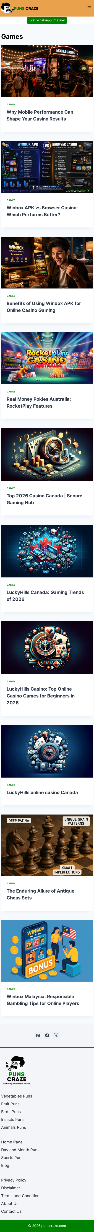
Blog (5, 1165)
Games (11, 104)
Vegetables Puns (16, 1096)
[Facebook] (47, 1035)
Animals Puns (13, 1127)
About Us (9, 1203)
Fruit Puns (10, 1104)
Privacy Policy (13, 1180)
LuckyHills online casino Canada (42, 792)
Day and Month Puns (20, 1150)
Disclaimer (10, 1188)
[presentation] (47, 71)
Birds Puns (11, 1111)
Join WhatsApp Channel (47, 20)
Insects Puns (12, 1119)
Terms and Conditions (21, 1195)
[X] (56, 1035)
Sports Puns (12, 1157)
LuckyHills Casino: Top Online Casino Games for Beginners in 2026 (41, 696)
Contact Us (11, 1211)
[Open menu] (89, 7)
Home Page (12, 1142)
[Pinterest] (38, 1035)
